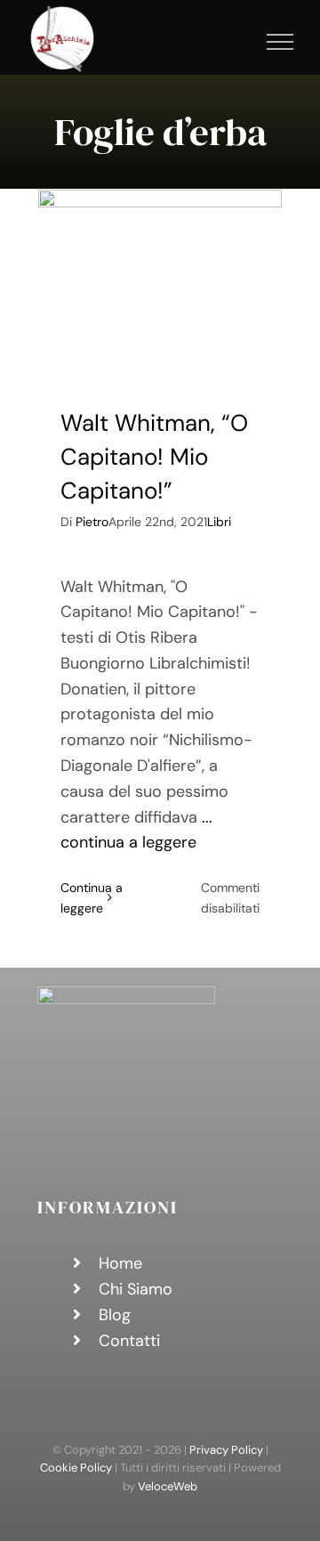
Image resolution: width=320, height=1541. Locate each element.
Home (120, 1263)
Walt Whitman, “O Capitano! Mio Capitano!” (154, 456)
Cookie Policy (76, 1467)
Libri (219, 522)
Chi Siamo (135, 1289)
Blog (115, 1315)
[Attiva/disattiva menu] (280, 42)
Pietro (92, 522)
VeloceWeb (167, 1486)
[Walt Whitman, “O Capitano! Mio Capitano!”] (160, 285)
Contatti (129, 1340)
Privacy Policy (226, 1449)
